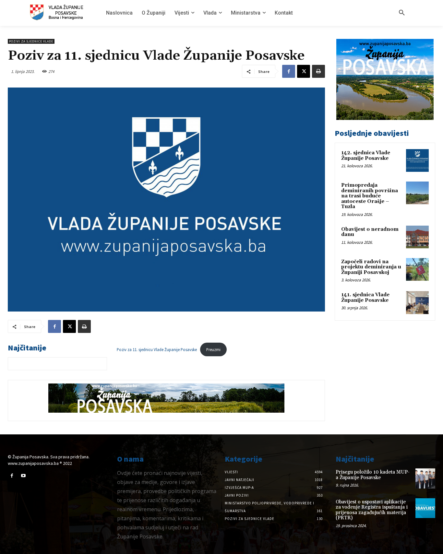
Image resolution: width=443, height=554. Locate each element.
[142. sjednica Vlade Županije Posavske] (417, 160)
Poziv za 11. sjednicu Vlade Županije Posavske (157, 349)
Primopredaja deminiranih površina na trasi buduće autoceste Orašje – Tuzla (369, 196)
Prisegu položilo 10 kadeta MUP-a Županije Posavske (373, 475)
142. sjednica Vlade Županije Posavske (365, 155)
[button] (402, 13)
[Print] (318, 71)
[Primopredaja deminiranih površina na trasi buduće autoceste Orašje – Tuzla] (417, 193)
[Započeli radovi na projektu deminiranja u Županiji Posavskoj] (417, 269)
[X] (303, 71)
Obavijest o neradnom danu (370, 232)
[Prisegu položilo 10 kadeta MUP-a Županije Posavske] (425, 478)
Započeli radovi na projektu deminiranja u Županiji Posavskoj (371, 267)
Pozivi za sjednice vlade (31, 41)
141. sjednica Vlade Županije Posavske (365, 297)
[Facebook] (288, 71)
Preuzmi (213, 349)
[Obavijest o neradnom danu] (417, 237)
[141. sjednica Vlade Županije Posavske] (417, 302)
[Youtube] (23, 476)
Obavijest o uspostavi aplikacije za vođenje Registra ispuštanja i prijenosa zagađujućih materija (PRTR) (372, 510)
